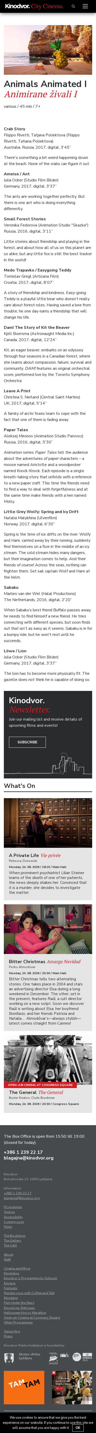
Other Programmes (18, 1322)
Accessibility (13, 1217)
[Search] (73, 6)
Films (8, 1226)
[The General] (48, 1060)
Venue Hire (12, 1331)
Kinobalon (11, 1273)
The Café (10, 1245)
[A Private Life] (48, 823)
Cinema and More (17, 1268)
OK (78, 1428)
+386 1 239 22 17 (23, 1152)
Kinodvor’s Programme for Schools (30, 1278)
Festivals (10, 1288)
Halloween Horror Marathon (25, 1312)
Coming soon (14, 1222)
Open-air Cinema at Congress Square (40, 1085)
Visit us (9, 1212)
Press (8, 1336)
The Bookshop (15, 1235)
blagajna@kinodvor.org (29, 1158)
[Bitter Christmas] (48, 929)
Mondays (11, 1298)
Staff (7, 1259)
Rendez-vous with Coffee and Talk (29, 1293)
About (8, 1254)
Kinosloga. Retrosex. (19, 1308)
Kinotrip (10, 1283)
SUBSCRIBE (27, 742)
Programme (13, 1207)
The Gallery (12, 1240)
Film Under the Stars (19, 1302)
